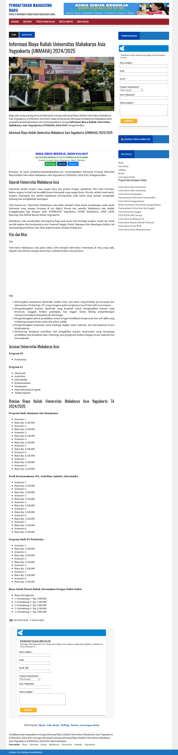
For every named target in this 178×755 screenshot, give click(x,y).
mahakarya (54, 744)
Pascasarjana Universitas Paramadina (136, 197)
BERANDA (15, 21)
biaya (24, 744)
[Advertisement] (61, 274)
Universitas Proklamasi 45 (131, 218)
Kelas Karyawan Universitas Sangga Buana (139, 204)
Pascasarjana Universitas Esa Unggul (136, 208)
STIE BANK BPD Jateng (130, 215)
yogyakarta (89, 744)
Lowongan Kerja (89, 725)
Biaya (42, 725)
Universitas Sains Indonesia (132, 190)
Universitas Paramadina (130, 194)
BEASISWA (27, 21)
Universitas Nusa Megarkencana (134, 229)
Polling (65, 725)
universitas (67, 744)
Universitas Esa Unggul (129, 211)
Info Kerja (53, 725)
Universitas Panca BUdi (129, 225)
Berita (74, 725)
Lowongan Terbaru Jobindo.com (136, 139)
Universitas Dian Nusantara (132, 186)
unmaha (78, 744)
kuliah (44, 744)
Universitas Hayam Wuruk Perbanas (136, 222)
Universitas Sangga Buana (131, 201)
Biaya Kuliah (83, 21)
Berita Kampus (66, 21)
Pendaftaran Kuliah (45, 21)
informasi (34, 744)
